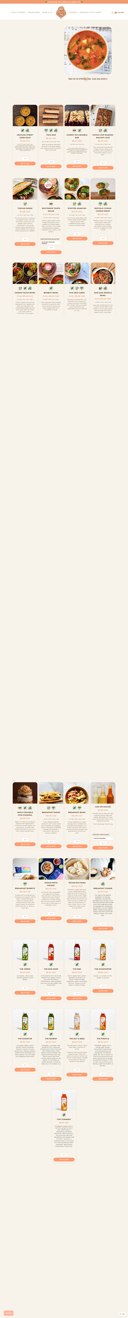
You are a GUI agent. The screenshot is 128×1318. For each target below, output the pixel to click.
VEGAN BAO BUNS (77, 883)
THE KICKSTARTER (102, 969)
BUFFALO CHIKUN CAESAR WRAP (102, 209)
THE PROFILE (103, 1039)
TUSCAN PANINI (25, 208)
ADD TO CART (25, 163)
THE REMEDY (51, 1039)
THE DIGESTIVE (25, 1039)
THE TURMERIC (64, 1119)
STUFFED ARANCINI (77, 208)
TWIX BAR (51, 135)
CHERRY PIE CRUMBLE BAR (77, 136)
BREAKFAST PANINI (51, 812)
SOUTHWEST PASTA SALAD (51, 209)
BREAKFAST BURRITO (25, 888)
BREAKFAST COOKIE (103, 888)
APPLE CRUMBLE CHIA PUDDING (25, 813)
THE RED (77, 969)
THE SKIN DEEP (51, 969)
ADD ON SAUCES (103, 807)
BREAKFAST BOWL (77, 812)
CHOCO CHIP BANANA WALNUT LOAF (102, 136)
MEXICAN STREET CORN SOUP (25, 136)
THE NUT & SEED (77, 1039)
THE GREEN (25, 969)
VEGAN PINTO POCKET (51, 884)
